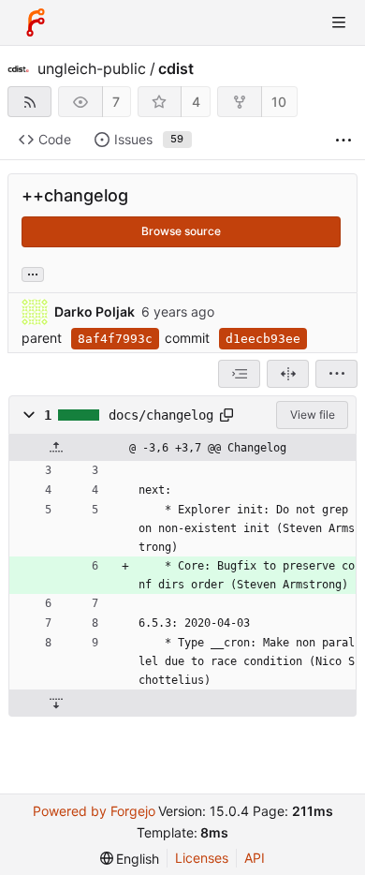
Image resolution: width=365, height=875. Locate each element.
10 (278, 102)
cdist (176, 68)
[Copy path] (226, 415)
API (254, 858)
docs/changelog (161, 415)
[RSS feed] (29, 101)
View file (312, 415)
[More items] (343, 140)
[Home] (35, 22)
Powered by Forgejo (94, 811)
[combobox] (239, 374)
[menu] (336, 374)
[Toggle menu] (339, 22)
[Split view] (288, 374)
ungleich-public (91, 68)
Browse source (181, 231)
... (32, 272)
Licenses (201, 858)
